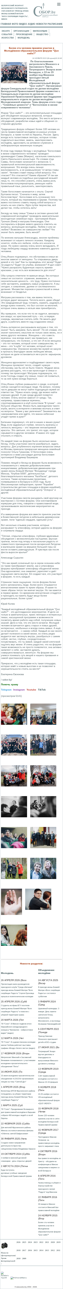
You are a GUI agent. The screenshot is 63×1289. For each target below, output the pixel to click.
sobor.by (6, 679)
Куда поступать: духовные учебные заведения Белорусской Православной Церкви (16, 1173)
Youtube (31, 689)
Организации (21, 31)
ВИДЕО (23, 24)
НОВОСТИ (41, 24)
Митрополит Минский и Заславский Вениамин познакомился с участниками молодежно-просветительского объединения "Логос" (18, 1062)
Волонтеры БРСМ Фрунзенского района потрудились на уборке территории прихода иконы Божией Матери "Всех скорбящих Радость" (18, 1095)
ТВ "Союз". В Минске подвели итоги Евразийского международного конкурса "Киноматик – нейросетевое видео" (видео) (17, 1028)
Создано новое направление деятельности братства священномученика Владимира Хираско (18, 1146)
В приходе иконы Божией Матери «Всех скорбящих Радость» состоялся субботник (49, 991)
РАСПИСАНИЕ (55, 24)
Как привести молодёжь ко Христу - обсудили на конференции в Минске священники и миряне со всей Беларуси (49, 1164)
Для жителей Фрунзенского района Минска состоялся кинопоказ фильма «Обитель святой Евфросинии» (17, 1130)
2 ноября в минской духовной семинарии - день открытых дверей (16, 1159)
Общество (42, 34)
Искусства (8, 38)
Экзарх (6, 31)
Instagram (19, 689)
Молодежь (24, 38)
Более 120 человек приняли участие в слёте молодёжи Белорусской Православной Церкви (48, 1120)
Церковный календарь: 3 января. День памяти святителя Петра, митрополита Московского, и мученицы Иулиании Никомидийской (49, 1016)
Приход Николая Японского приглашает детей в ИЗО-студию (48, 1039)
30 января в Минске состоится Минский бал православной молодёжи (48, 1207)
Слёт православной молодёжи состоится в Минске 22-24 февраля (48, 1079)
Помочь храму (9, 684)
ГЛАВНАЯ (6, 24)
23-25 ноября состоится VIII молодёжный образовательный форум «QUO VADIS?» (49, 1098)
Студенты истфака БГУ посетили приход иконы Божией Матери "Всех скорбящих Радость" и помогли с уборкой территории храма (16, 1010)
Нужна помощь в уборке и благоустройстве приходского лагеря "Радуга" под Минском (49, 1187)
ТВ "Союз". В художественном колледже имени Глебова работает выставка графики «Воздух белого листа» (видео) (18, 1045)
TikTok (42, 689)
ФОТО (15, 24)
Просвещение (24, 34)
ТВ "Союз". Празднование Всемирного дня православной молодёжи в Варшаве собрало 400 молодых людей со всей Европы (18, 1114)
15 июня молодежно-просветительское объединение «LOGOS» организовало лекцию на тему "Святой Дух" (17, 1079)
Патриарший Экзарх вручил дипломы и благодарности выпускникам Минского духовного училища (48, 1057)
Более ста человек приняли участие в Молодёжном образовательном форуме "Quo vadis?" (49, 1228)
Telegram (6, 689)
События (7, 34)
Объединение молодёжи (46, 971)
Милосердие (40, 31)
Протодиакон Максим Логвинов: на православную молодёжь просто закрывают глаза (49, 1141)
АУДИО (31, 24)
